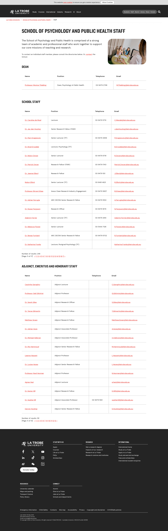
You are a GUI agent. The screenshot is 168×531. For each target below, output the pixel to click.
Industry (60, 12)
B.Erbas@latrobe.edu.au (124, 191)
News (147, 12)
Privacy (82, 510)
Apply (55, 447)
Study (34, 12)
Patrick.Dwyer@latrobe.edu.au (126, 164)
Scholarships (57, 458)
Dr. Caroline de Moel (33, 120)
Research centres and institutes (97, 455)
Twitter (33, 451)
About (78, 12)
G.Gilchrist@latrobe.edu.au (122, 293)
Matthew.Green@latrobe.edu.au (124, 320)
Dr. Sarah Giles (31, 302)
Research (68, 12)
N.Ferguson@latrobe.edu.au (125, 209)
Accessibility (72, 510)
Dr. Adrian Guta (31, 329)
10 (49, 256)
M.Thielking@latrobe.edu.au (127, 85)
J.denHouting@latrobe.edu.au (126, 129)
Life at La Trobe (58, 452)
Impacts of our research (94, 450)
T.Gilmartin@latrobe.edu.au (123, 311)
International (50, 12)
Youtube (43, 451)
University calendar (27, 489)
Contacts (53, 510)
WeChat (33, 464)
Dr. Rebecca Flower (32, 227)
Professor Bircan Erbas (34, 191)
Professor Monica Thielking (35, 85)
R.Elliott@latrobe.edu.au (124, 182)
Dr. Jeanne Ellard (31, 173)
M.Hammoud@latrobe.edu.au (123, 347)
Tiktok (33, 458)
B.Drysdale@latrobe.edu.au (125, 147)
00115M (86, 520)
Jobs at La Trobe (59, 494)
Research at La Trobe (93, 452)
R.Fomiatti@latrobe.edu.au (125, 235)
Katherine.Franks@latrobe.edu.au (127, 244)
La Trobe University (13, 20)
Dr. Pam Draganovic (33, 138)
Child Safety (43, 510)
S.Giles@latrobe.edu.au (121, 302)
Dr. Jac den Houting (33, 129)
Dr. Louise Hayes (31, 364)
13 (55, 256)
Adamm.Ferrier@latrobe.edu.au (127, 218)
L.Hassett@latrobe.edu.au (122, 355)
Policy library (24, 497)
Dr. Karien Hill (30, 391)
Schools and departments (62, 497)
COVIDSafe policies (114, 510)
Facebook (23, 451)
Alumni (137, 12)
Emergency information (28, 510)
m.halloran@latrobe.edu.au (122, 338)
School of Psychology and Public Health (37, 20)
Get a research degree (94, 447)
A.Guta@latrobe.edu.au (121, 329)
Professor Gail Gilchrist (34, 293)
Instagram (43, 458)
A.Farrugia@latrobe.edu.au (125, 200)
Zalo (43, 464)
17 (63, 256)
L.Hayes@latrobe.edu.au (121, 364)
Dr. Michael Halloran (33, 338)
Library (142, 12)
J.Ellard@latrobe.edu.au (123, 173)
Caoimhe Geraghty (32, 284)
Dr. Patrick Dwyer (32, 164)
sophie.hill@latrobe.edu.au (122, 400)
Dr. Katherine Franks (33, 244)
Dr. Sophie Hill (30, 400)
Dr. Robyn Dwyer (31, 156)
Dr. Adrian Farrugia (32, 200)
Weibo (23, 464)
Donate (153, 12)
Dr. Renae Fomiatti (32, 235)
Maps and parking (26, 491)
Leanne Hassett (31, 355)
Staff (132, 12)
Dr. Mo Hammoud (32, 347)
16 (61, 256)
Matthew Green (31, 320)
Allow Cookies (107, 2)
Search (159, 12)
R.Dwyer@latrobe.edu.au (124, 156)
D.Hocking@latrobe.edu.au (122, 409)
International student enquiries (129, 461)
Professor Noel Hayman (34, 373)
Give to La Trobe (59, 491)
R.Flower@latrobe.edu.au (124, 227)
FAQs (55, 455)
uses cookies (67, 2)
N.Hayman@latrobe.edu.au (122, 373)
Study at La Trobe (125, 450)
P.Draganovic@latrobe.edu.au (126, 138)
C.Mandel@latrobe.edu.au (124, 120)
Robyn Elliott (30, 182)
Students (127, 12)
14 (57, 256)
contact (89, 54)
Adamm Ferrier (31, 218)
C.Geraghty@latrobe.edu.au (123, 284)
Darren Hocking (31, 409)
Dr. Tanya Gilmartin (32, 311)
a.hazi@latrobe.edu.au (121, 382)
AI (74, 12)
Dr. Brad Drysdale (32, 147)
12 (53, 256)
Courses (41, 12)
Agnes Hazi (29, 382)
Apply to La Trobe (125, 452)
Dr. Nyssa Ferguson (32, 209)
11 (51, 256)
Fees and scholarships (126, 458)
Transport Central (26, 494)
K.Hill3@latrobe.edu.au (121, 391)
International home (125, 447)
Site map (62, 510)
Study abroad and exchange (129, 455)
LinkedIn (23, 458)
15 (59, 256)
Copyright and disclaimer (96, 510)
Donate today (28, 470)
